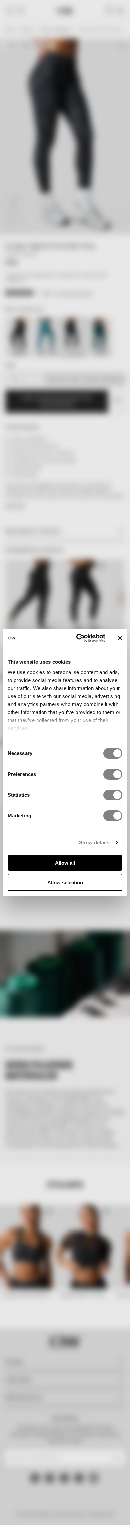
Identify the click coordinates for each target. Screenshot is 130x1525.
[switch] (112, 774)
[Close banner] (120, 638)
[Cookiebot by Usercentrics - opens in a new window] (78, 638)
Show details (94, 842)
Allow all (65, 863)
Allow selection (65, 882)
